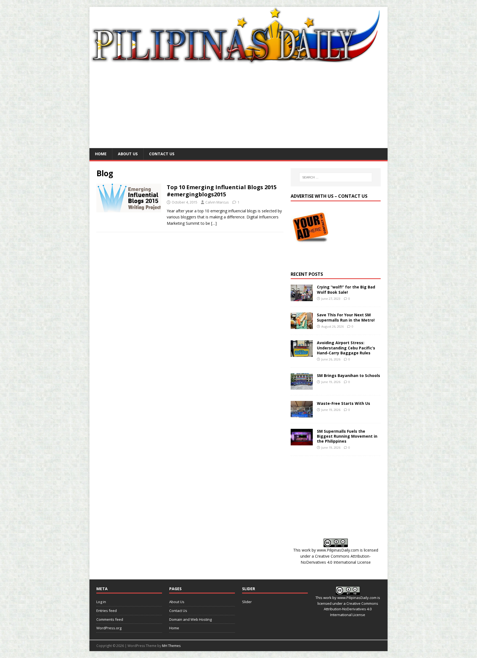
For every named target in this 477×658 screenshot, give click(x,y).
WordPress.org (108, 627)
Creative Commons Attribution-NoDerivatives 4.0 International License (351, 609)
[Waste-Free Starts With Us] (302, 414)
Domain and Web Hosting (190, 619)
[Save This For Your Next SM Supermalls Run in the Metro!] (302, 325)
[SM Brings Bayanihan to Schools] (302, 386)
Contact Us (161, 153)
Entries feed (106, 610)
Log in (101, 601)
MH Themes (171, 645)
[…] (214, 223)
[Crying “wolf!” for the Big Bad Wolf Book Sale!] (302, 298)
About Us (128, 153)
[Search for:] (335, 177)
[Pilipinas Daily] (238, 62)
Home (101, 153)
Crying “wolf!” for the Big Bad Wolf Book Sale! (346, 289)
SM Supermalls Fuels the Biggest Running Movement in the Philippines (347, 436)
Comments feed (109, 619)
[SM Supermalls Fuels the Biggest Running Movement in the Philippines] (302, 442)
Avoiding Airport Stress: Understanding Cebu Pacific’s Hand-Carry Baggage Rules (346, 347)
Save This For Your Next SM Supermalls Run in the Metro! (346, 317)
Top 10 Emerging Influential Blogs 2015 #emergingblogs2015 (222, 190)
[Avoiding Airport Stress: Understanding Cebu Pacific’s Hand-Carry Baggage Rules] (302, 353)
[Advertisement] (238, 106)
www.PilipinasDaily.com (338, 550)
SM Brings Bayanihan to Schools (348, 375)
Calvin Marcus (217, 202)
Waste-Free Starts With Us (343, 403)
